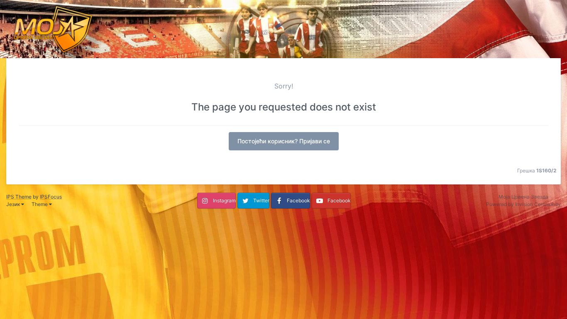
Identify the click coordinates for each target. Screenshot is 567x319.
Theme (40, 204)
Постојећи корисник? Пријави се (283, 141)
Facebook (298, 200)
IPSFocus (51, 197)
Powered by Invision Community (523, 204)
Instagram (224, 200)
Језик (13, 204)
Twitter (261, 200)
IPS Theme (19, 197)
